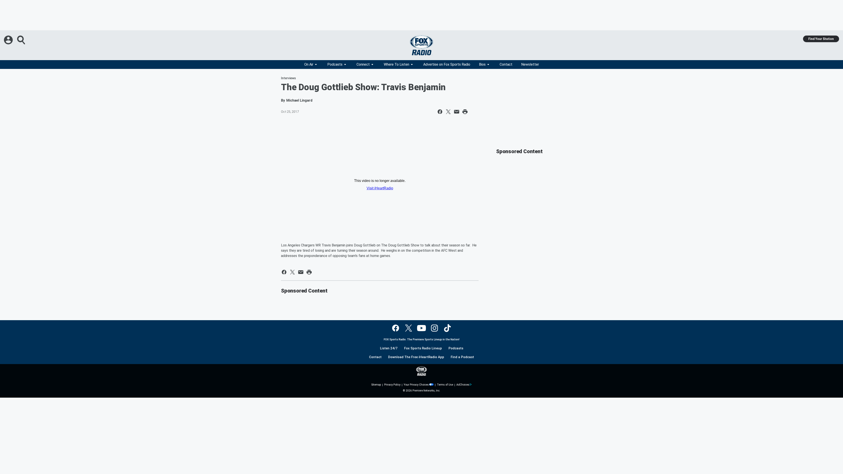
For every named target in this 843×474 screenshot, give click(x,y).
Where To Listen (396, 64)
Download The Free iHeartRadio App (416, 357)
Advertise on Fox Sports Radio (446, 64)
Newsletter (530, 64)
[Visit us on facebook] (395, 328)
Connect (363, 64)
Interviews (288, 78)
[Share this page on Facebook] (440, 112)
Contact (506, 64)
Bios (482, 64)
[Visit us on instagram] (434, 328)
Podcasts (334, 64)
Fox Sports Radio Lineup (423, 348)
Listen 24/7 (389, 348)
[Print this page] (465, 112)
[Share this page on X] (448, 112)
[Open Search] (21, 40)
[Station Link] (421, 45)
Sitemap (376, 384)
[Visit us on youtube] (421, 328)
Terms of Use (445, 384)
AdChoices (462, 384)
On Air (308, 64)
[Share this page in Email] (457, 112)
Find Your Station (821, 39)
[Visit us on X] (408, 328)
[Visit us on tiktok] (447, 328)
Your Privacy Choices (416, 384)
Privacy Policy (392, 384)
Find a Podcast (462, 357)
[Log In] (9, 40)
